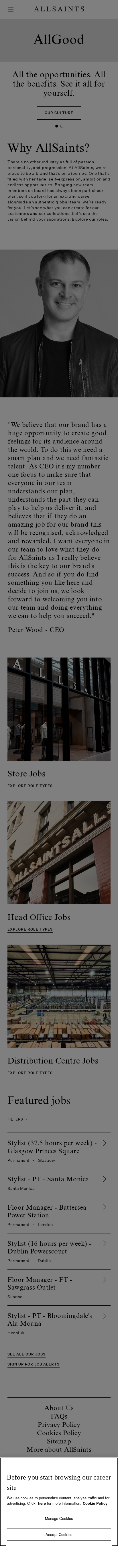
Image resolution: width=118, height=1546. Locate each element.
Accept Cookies (59, 1534)
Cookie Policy (95, 1503)
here (42, 1503)
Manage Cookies (59, 1518)
